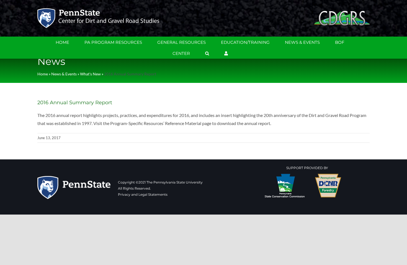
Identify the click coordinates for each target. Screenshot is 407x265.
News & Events (64, 74)
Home (42, 74)
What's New (90, 74)
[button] (207, 53)
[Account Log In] (226, 53)
